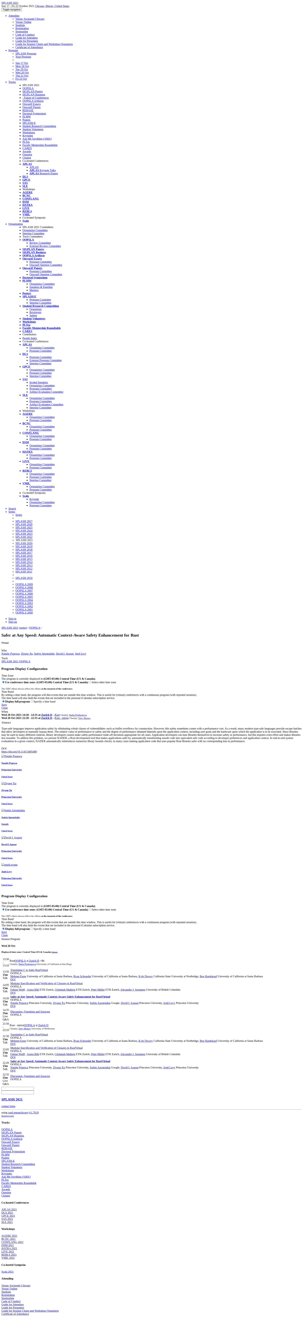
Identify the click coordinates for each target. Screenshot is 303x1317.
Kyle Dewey (146, 976)
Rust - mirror (62, 718)
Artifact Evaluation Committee (46, 391)
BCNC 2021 (8, 1238)
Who (4, 650)
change (55, 952)
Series (18, 514)
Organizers (35, 309)
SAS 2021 (7, 1218)
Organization (15, 223)
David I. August (64, 653)
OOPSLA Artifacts (32, 100)
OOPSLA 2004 (24, 600)
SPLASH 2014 (23, 562)
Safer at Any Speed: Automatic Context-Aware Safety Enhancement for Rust (60, 996)
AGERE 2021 (9, 1235)
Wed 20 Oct (22, 72)
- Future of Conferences (35, 97)
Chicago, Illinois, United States (52, 6)
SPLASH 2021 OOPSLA (15, 661)
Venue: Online (23, 22)
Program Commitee (40, 299)
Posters (26, 119)
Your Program (23, 56)
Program (13, 50)
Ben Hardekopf (208, 976)
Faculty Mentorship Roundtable (40, 145)
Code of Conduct (25, 34)
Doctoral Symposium (34, 113)
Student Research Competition (39, 126)
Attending (13, 15)
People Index (29, 338)
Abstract (6, 722)
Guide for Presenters (26, 40)
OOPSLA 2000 (24, 612)
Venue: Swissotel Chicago (29, 18)
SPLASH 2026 (23, 524)
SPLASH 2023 (23, 533)
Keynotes (27, 135)
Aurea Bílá (33, 989)
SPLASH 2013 (23, 565)
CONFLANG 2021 (12, 1242)
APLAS (34, 167)
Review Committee (40, 242)
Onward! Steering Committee (45, 264)
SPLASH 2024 (23, 530)
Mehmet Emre (18, 976)
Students (20, 25)
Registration (22, 28)
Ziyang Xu (27, 653)
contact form (8, 1106)
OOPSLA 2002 (24, 606)
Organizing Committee (35, 230)
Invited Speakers (38, 382)
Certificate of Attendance (29, 47)
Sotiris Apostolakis (44, 653)
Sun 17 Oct (21, 63)
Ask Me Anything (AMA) (37, 138)
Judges (33, 315)
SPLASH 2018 (23, 549)
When (4, 711)
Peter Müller (98, 989)
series (23, 627)
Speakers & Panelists (41, 287)
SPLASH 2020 (23, 543)
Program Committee (40, 261)
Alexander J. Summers (132, 989)
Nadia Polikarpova (78, 715)
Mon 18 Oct (22, 66)
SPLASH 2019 (23, 546)
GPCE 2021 (8, 1215)
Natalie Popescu (10, 653)
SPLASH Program (25, 53)
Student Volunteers (32, 129)
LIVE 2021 (7, 1251)
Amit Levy (80, 653)
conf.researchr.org (18, 1112)
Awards (26, 151)
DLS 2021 (7, 1212)
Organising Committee (42, 347)
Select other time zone (104, 682)
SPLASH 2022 (23, 536)
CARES (27, 148)
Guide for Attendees (26, 37)
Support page (7, 1116)
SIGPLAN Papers (32, 91)
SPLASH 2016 (23, 555)
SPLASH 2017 (23, 552)
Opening (27, 154)
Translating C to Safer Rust (29, 970)
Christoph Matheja (65, 989)
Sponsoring (21, 31)
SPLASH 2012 (23, 568)
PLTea (26, 141)
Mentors (34, 290)
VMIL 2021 (8, 1257)
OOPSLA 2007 (24, 590)
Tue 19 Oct (21, 69)
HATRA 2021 (9, 1248)
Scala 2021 (7, 1271)
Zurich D (46, 714)
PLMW (26, 116)
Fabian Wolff (17, 989)
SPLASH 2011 (23, 571)
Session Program (10, 939)
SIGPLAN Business (33, 94)
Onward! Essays (31, 104)
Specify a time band (44, 701)
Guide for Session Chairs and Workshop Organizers (44, 44)
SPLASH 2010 (23, 577)
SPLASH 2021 (9, 627)
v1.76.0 (33, 1112)
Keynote (34, 499)
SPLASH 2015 (23, 559)
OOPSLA (28, 88)
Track (4, 658)
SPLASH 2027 (23, 521)
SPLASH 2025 (23, 527)
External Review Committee (45, 246)
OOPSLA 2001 (24, 609)
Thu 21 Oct (21, 75)
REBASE (27, 110)
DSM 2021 (7, 1245)
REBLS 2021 (9, 1254)
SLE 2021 (7, 1222)
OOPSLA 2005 (24, 596)
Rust (57, 714)
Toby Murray (84, 718)
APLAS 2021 (9, 1209)
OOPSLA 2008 (24, 587)
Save (4, 704)
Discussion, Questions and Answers (30, 1011)
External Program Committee (45, 360)
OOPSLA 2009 (24, 584)
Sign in (12, 618)
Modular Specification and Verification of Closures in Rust (46, 983)
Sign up (12, 621)
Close (4, 707)
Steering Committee (33, 233)
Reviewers (35, 312)
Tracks (12, 81)
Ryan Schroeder (82, 976)
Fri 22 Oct (21, 78)
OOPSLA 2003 (24, 603)
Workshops (28, 132)
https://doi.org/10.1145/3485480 (19, 751)
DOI (3, 748)
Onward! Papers (31, 107)
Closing (26, 157)
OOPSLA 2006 (24, 593)
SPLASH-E (29, 122)
